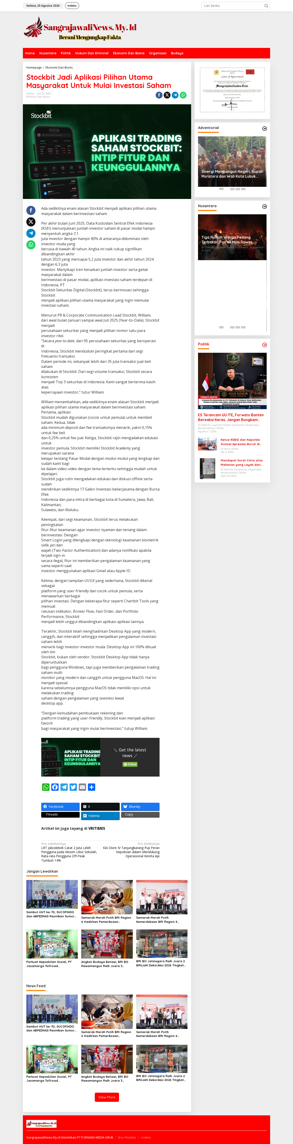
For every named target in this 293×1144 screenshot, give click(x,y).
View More (106, 1097)
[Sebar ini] (159, 95)
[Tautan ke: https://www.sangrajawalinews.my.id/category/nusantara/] (264, 206)
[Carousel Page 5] (243, 189)
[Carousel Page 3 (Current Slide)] (232, 189)
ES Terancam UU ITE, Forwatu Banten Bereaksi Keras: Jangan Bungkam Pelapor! (231, 417)
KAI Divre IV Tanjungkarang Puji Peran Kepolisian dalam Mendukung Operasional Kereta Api (131, 850)
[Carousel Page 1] (221, 189)
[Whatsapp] (183, 95)
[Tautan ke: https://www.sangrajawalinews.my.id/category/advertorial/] (264, 128)
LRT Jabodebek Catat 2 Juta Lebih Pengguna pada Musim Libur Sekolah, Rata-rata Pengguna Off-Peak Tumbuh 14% (69, 852)
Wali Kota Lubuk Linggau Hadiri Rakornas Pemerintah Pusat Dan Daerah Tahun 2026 (230, 155)
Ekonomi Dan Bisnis (38, 96)
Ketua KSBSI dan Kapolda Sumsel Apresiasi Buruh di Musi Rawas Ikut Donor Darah (243, 442)
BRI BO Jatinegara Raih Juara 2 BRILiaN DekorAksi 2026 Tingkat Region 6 (160, 963)
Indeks (146, 1137)
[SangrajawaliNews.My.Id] (80, 29)
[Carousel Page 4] (238, 189)
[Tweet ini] (167, 95)
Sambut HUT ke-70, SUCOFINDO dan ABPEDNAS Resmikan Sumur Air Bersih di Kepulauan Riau (50, 914)
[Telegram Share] (175, 95)
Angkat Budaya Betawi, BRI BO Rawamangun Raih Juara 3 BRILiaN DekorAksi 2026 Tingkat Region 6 (105, 964)
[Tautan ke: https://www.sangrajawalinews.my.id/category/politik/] (264, 345)
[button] (266, 6)
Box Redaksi (127, 1137)
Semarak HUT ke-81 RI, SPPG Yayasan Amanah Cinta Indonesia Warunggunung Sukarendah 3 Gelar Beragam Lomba (230, 311)
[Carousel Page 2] (227, 189)
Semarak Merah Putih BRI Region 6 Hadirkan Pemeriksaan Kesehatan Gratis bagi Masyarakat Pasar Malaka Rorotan (106, 920)
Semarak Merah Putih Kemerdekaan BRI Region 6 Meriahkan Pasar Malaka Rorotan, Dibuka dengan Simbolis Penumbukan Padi (161, 920)
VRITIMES (96, 828)
